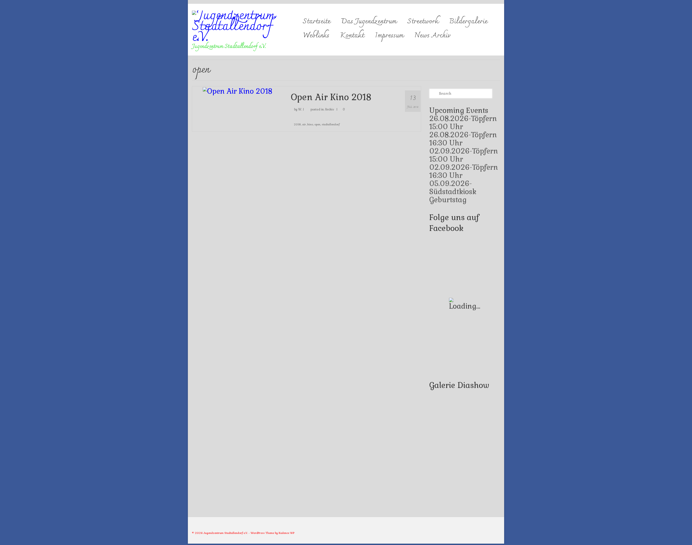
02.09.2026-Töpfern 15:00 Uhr (463, 155)
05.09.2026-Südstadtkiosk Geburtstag (452, 191)
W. (300, 109)
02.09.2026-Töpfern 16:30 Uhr (463, 171)
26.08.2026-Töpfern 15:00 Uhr (463, 122)
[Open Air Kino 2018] (237, 90)
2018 (297, 124)
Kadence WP (286, 533)
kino (310, 124)
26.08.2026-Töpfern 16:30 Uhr (463, 139)
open (317, 124)
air (304, 124)
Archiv (329, 109)
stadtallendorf (331, 124)
